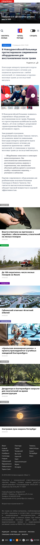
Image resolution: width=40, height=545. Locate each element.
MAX (6, 540)
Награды (14, 532)
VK (13, 540)
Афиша (4, 38)
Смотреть (5, 36)
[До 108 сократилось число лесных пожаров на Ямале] (20, 259)
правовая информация (11, 534)
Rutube (36, 540)
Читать (20, 36)
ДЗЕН (27, 540)
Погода (20, 38)
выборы (25, 534)
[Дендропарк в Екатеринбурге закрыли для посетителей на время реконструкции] (20, 375)
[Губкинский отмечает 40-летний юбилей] (20, 297)
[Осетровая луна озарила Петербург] (20, 415)
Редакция (5, 532)
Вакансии (22, 532)
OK (20, 540)
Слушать (33, 36)
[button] (7, 96)
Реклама (31, 532)
